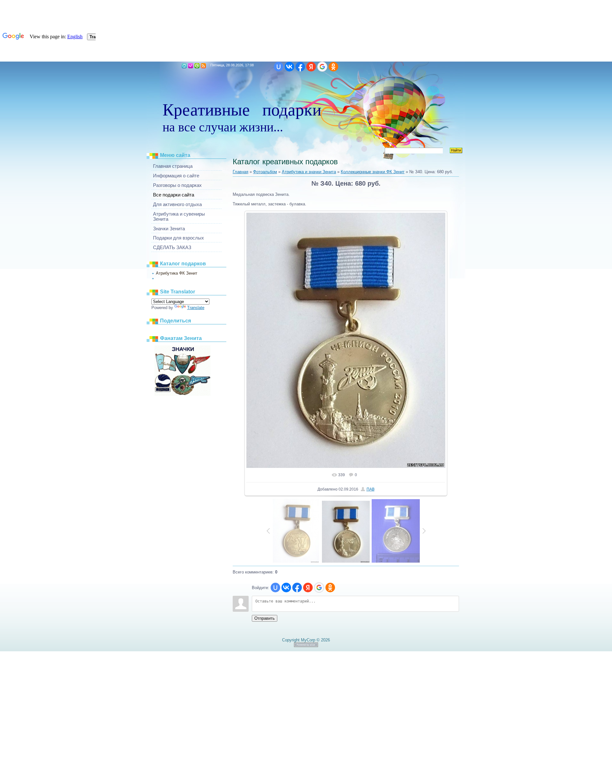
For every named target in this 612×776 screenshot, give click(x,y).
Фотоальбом (265, 171)
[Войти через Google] (322, 67)
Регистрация (190, 65)
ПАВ (371, 489)
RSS (203, 65)
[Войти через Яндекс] (311, 66)
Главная (184, 65)
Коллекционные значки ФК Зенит (182, 278)
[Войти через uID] (278, 66)
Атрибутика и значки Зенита (309, 171)
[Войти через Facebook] (300, 66)
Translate (195, 307)
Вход (197, 65)
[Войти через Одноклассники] (333, 66)
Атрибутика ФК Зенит (176, 273)
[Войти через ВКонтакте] (289, 66)
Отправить (264, 618)
